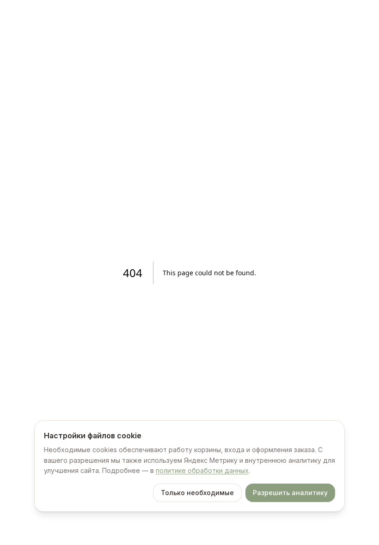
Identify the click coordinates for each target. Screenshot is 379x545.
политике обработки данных (202, 470)
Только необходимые (197, 493)
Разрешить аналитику (290, 493)
